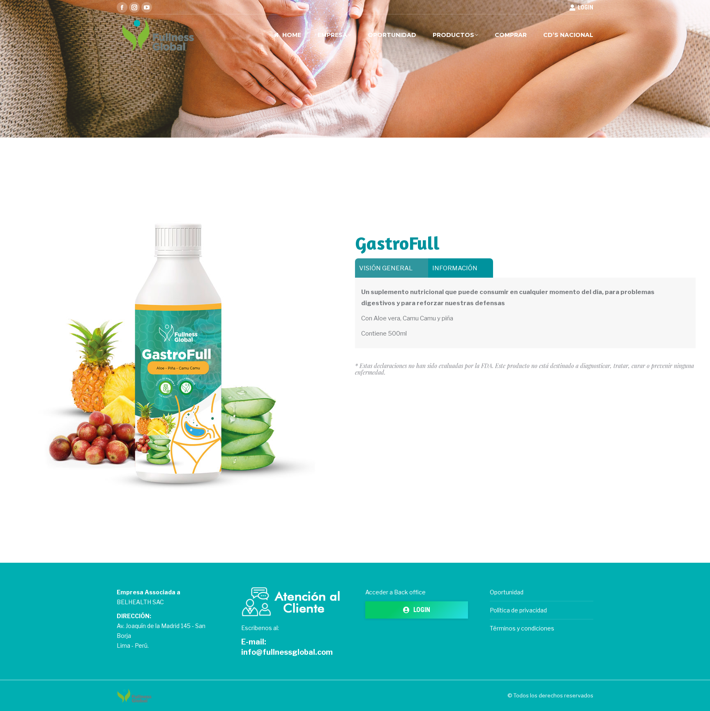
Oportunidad (506, 592)
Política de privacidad (518, 610)
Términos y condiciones (522, 628)
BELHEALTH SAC (140, 601)
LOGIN (585, 7)
